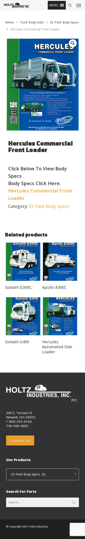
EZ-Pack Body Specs (64, 22)
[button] (53, 5)
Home (9, 22)
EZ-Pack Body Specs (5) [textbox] (27, 474)
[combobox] (42, 474)
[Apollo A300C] (60, 262)
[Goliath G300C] (23, 262)
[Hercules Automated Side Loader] (60, 316)
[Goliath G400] (23, 316)
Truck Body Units (32, 22)
